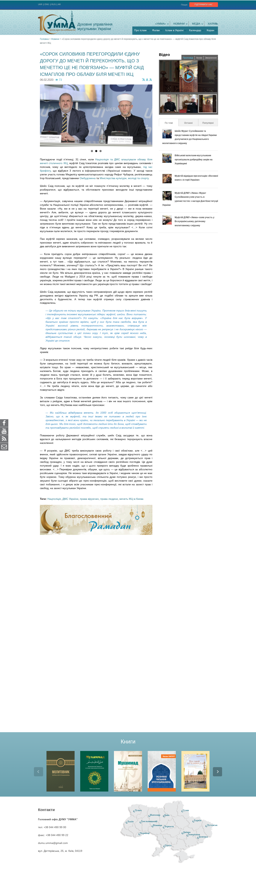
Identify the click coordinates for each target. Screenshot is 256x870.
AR (59, 4)
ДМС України (70, 498)
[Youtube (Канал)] (4, 430)
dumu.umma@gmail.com (53, 842)
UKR (40, 4)
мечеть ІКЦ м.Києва (131, 498)
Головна (44, 39)
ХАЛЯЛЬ (213, 23)
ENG (47, 4)
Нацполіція (54, 498)
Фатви (156, 30)
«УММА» (160, 23)
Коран (210, 30)
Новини (179, 23)
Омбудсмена (88, 178)
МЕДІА (196, 23)
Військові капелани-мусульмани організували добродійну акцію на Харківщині (194, 159)
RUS (53, 4)
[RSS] (4, 438)
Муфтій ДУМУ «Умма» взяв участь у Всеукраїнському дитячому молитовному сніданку (194, 221)
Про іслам (140, 30)
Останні (188, 123)
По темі (171, 123)
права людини (109, 498)
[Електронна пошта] (4, 446)
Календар (195, 30)
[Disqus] (96, 587)
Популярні (208, 123)
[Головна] (57, 22)
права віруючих (89, 498)
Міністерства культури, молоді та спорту (124, 178)
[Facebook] (4, 422)
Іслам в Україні (174, 30)
